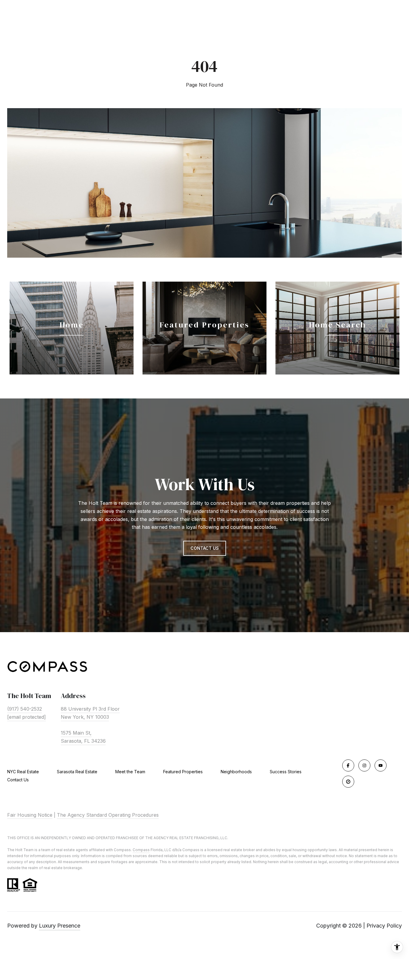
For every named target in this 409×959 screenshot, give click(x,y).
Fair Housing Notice (29, 815)
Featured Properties (183, 771)
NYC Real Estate (23, 771)
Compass (141, 850)
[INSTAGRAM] (364, 765)
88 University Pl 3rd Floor (90, 709)
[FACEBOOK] (348, 765)
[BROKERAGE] (348, 782)
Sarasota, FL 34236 (83, 741)
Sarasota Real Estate (77, 771)
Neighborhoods (236, 771)
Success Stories (286, 771)
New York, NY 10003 (85, 717)
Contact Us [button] (204, 548)
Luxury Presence (59, 925)
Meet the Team (130, 771)
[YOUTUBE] (381, 765)
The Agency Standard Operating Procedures (108, 815)
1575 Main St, (76, 733)
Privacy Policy (384, 925)
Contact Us (18, 779)
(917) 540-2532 (24, 709)
